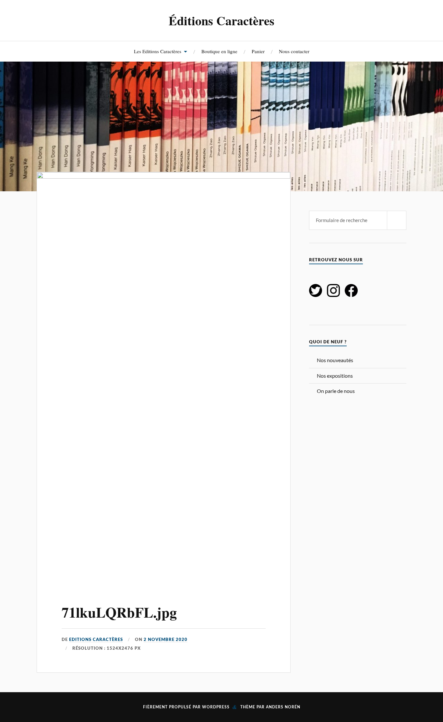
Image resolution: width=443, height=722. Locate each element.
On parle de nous (336, 391)
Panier (258, 51)
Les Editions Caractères (157, 51)
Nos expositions (335, 376)
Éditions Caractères (221, 20)
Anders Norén (283, 707)
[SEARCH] (396, 220)
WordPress (216, 707)
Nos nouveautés (335, 360)
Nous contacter (294, 51)
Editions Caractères (96, 640)
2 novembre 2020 (165, 640)
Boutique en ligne (219, 51)
